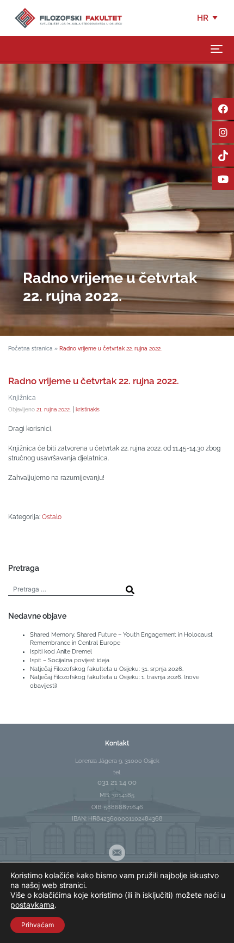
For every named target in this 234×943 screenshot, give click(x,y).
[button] (208, 18)
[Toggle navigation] (216, 49)
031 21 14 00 (117, 782)
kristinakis (88, 409)
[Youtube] (223, 179)
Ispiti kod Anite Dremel (61, 651)
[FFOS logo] (68, 17)
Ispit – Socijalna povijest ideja (69, 660)
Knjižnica (22, 398)
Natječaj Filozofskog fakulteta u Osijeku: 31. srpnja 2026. (106, 668)
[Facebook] (223, 109)
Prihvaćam (37, 925)
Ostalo (51, 517)
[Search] (130, 590)
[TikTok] (223, 156)
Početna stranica (30, 348)
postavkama (32, 904)
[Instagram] (223, 132)
